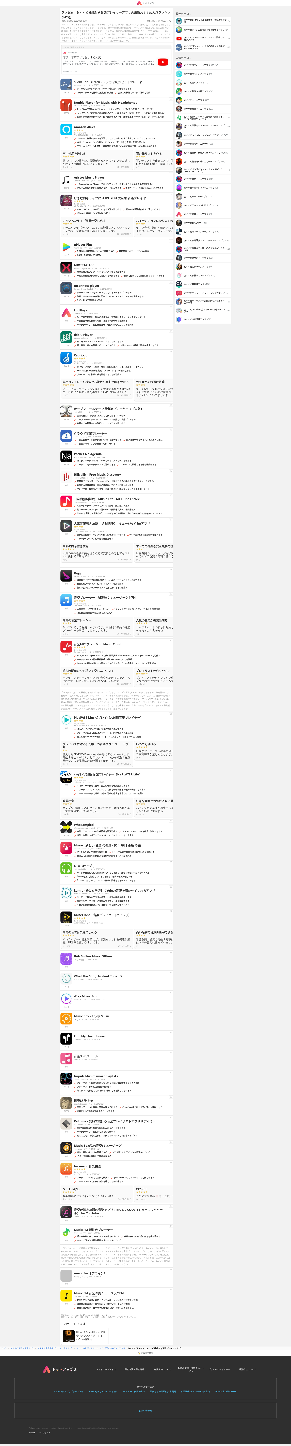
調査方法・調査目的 (134, 1369)
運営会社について (247, 1369)
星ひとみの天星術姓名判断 (163, 1391)
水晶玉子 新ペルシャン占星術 (195, 1391)
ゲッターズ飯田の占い (134, 1391)
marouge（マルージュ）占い (104, 1391)
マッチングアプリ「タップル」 (68, 1391)
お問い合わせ (145, 1410)
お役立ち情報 (147, 1352)
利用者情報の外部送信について (191, 1369)
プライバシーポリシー (219, 1369)
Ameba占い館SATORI (226, 1391)
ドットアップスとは (106, 1369)
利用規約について (163, 1369)
